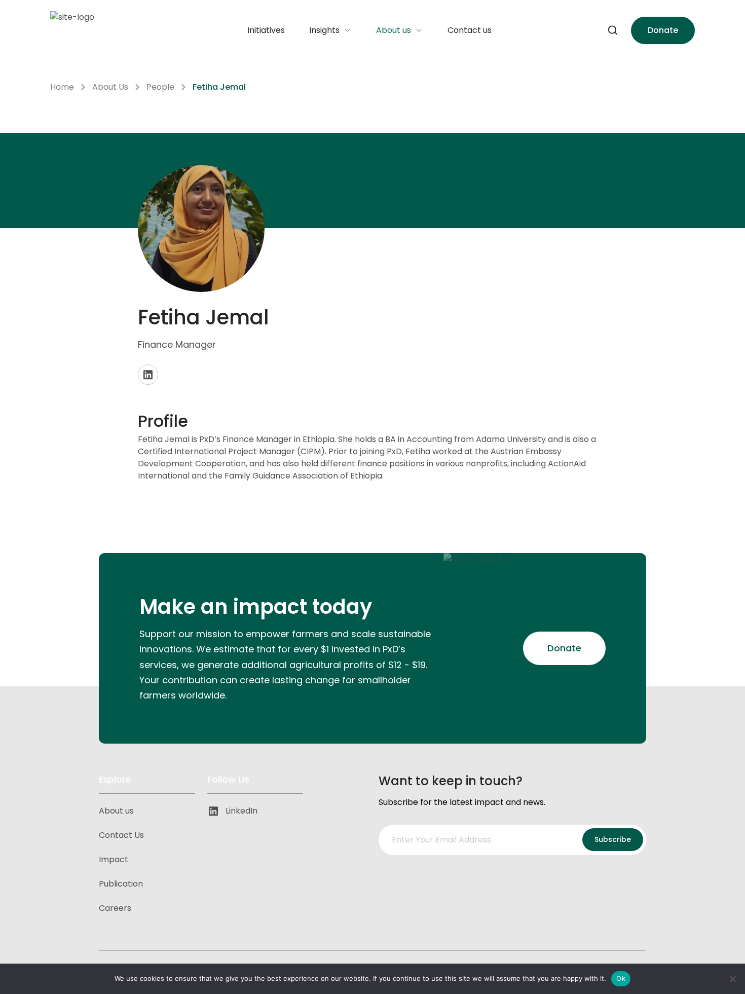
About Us (110, 87)
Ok (620, 978)
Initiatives (266, 30)
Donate (663, 30)
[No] (732, 979)
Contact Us (121, 835)
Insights (324, 30)
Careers (115, 908)
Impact (113, 859)
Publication (121, 884)
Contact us (470, 30)
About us (393, 30)
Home (62, 87)
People (160, 87)
